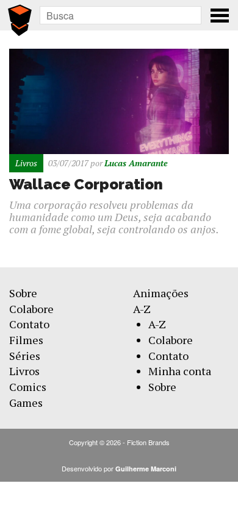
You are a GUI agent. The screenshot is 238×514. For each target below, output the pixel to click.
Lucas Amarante (136, 163)
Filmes (26, 340)
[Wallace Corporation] (119, 100)
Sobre (23, 293)
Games (26, 402)
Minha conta (179, 371)
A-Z (142, 308)
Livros (24, 371)
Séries (24, 355)
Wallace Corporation (86, 184)
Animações (161, 293)
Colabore (31, 308)
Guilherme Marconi (145, 468)
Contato (29, 324)
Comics (27, 386)
